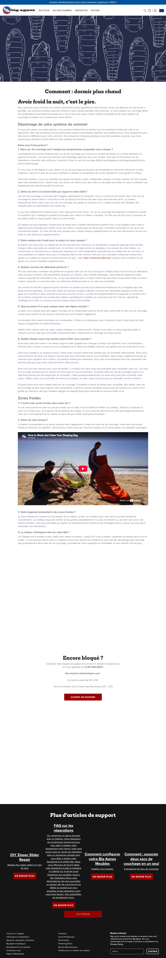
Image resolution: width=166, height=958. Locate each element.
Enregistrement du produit (18, 947)
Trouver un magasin (15, 933)
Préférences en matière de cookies (74, 950)
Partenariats (63, 940)
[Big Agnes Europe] (19, 10)
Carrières (62, 933)
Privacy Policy (116, 944)
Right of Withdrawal (15, 953)
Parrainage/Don (65, 943)
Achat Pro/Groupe (66, 936)
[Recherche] (145, 10)
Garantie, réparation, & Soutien (20, 940)
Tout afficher (83, 914)
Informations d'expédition (17, 936)
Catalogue (16, 943)
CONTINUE (152, 951)
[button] (149, 10)
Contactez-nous (13, 950)
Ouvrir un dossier (83, 697)
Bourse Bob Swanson (68, 947)
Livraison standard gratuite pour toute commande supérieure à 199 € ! (83, 2)
